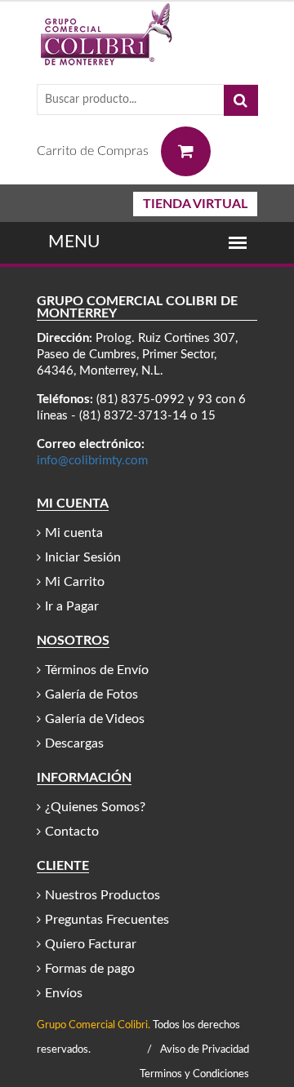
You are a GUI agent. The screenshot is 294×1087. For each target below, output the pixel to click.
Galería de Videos (95, 718)
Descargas (74, 743)
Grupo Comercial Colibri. (93, 1025)
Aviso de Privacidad (204, 1050)
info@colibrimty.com (92, 461)
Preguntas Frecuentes (107, 919)
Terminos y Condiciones (194, 1074)
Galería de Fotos (91, 694)
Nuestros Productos (102, 895)
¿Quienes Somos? (95, 807)
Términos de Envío (97, 670)
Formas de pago (90, 968)
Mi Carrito (75, 581)
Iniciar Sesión (83, 557)
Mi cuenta (74, 532)
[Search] (241, 100)
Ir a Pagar (72, 606)
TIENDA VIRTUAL (195, 204)
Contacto (72, 831)
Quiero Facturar (90, 944)
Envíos (63, 993)
